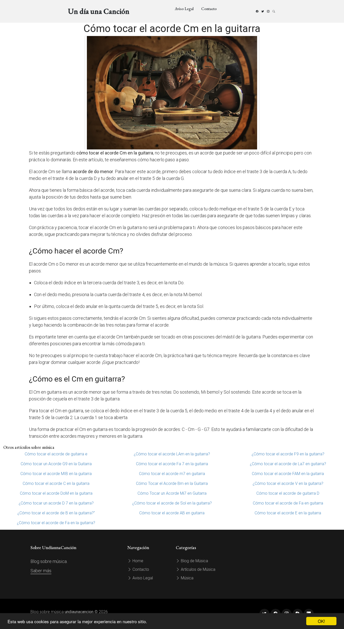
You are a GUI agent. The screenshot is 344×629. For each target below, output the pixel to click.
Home (137, 560)
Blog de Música (194, 560)
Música (186, 578)
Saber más (40, 570)
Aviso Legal (184, 8)
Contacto (209, 8)
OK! (321, 621)
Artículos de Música (197, 569)
